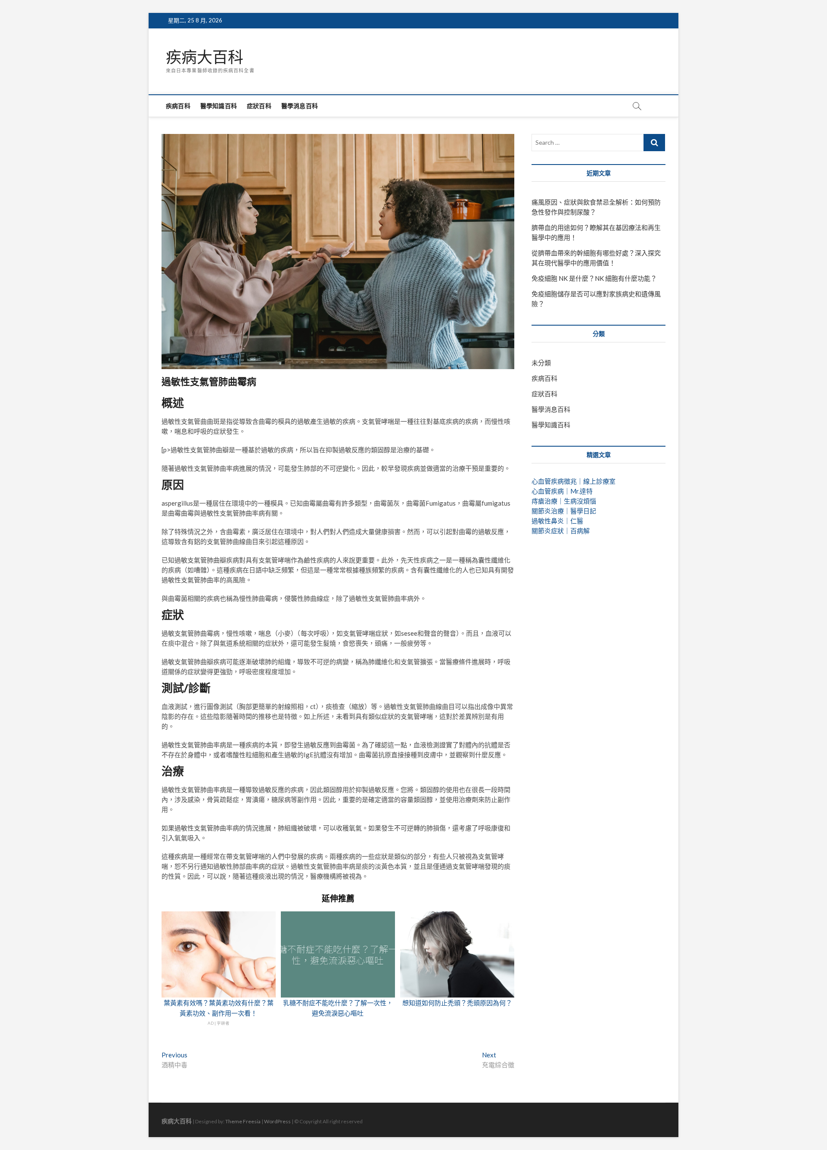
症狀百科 (259, 105)
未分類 (541, 363)
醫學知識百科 (218, 105)
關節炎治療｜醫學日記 (564, 511)
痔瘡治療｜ (548, 501)
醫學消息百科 (299, 105)
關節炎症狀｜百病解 (561, 531)
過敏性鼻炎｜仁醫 (557, 521)
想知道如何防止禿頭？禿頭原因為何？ (457, 1003)
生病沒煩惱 (580, 501)
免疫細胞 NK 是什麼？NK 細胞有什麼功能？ (594, 278)
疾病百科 (178, 105)
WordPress (277, 1121)
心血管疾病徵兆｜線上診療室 (574, 481)
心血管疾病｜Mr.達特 (562, 491)
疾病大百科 (204, 57)
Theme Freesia (243, 1121)
